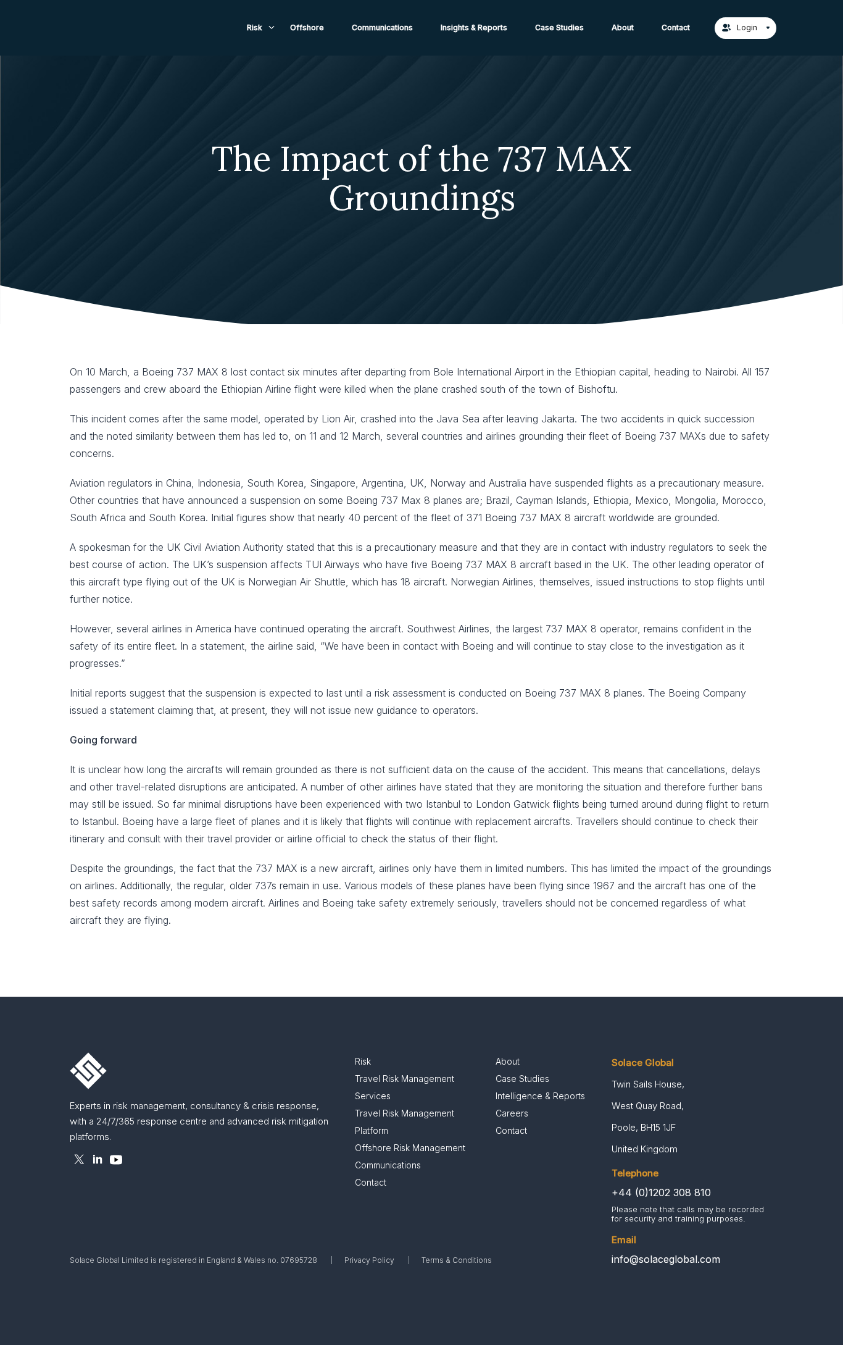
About (623, 27)
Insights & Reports (474, 27)
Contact (676, 27)
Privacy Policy (369, 1260)
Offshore (307, 27)
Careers (512, 1113)
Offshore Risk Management (410, 1147)
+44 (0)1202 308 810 (661, 1192)
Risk (254, 27)
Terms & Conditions (457, 1260)
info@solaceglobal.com (666, 1259)
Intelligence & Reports (540, 1096)
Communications (382, 27)
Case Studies (559, 27)
